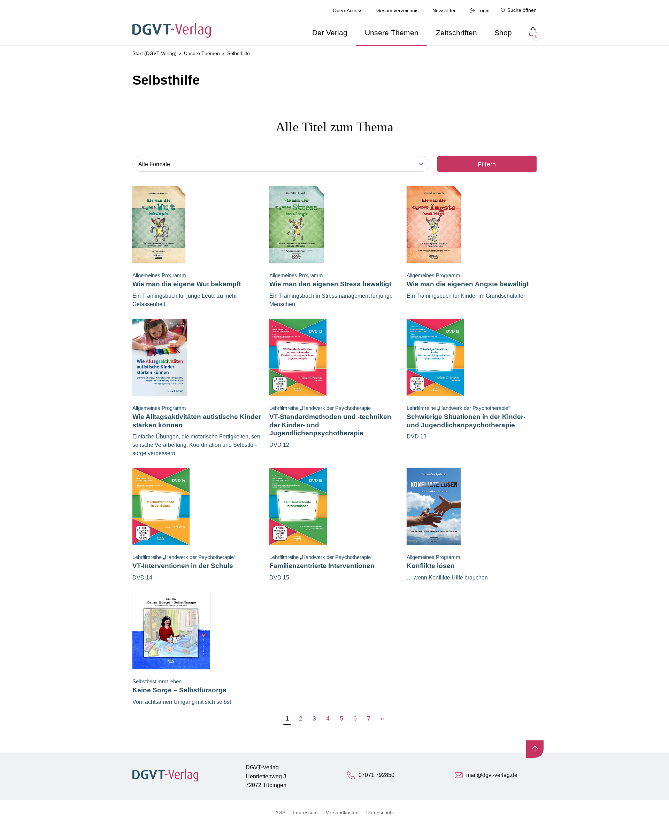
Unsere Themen (202, 53)
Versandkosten (342, 812)
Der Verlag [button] (329, 33)
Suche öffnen (522, 10)
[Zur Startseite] (173, 22)
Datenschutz (380, 812)
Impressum (305, 812)
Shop (503, 33)
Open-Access (347, 10)
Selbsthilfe (238, 53)
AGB (280, 812)
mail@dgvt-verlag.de (491, 775)
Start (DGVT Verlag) (154, 53)
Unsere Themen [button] (391, 33)
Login (483, 10)
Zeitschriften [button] (456, 33)
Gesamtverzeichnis (397, 10)
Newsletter (444, 10)
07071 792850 (376, 775)
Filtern (487, 164)
